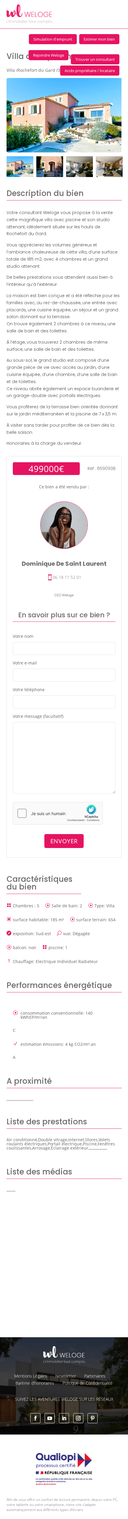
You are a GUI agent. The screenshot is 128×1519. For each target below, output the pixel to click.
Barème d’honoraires (34, 1383)
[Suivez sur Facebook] (35, 1418)
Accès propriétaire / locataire (90, 70)
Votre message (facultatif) (38, 716)
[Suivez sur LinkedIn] (64, 1418)
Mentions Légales (30, 1376)
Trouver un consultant (95, 59)
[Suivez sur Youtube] (50, 1418)
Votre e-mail (25, 663)
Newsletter (65, 1376)
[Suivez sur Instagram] (78, 1418)
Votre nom (23, 636)
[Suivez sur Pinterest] (93, 1418)
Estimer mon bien (99, 39)
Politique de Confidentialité (88, 1383)
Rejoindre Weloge (48, 55)
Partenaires (94, 1376)
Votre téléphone (29, 689)
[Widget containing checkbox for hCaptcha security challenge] (58, 813)
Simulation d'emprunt (52, 39)
